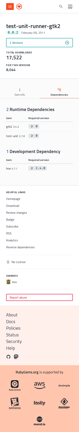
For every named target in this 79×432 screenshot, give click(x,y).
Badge (10, 219)
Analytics (12, 240)
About (12, 314)
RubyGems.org (27, 372)
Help (10, 348)
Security (14, 341)
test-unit (15, 136)
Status (12, 334)
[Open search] (61, 6)
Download (12, 205)
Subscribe (12, 226)
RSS (9, 233)
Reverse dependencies (20, 247)
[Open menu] (10, 6)
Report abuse (18, 297)
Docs (10, 321)
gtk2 (12, 126)
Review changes (16, 212)
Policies (13, 328)
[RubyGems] (19, 6)
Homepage (13, 198)
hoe (11, 168)
